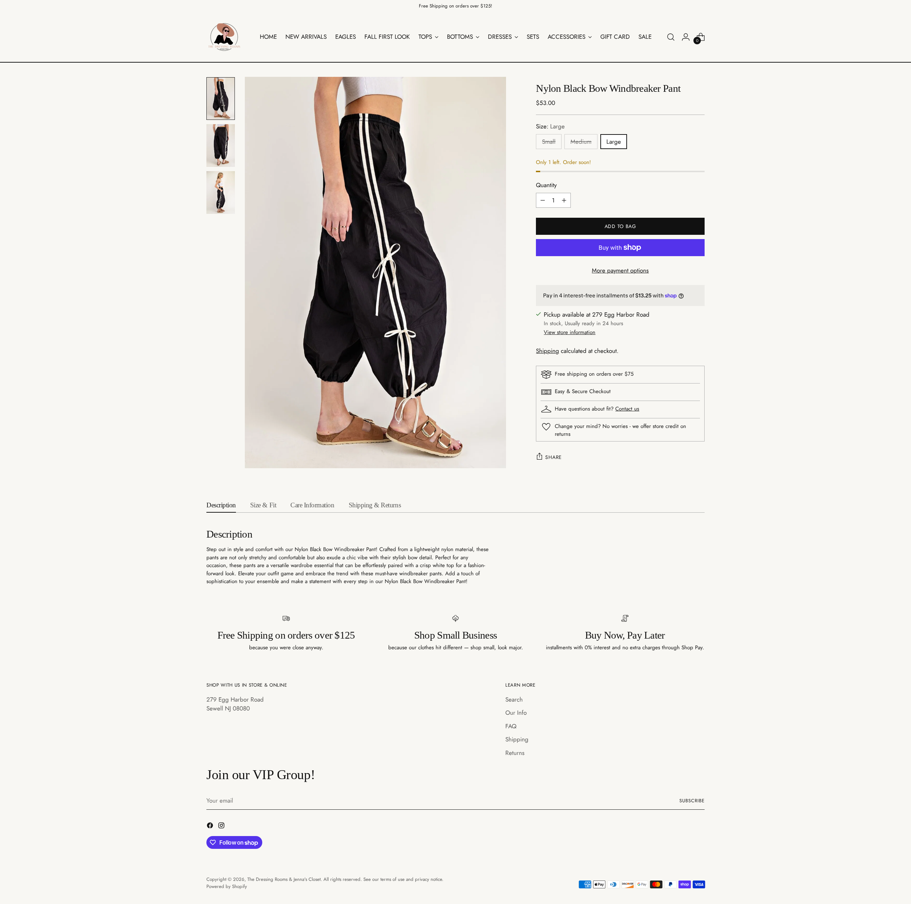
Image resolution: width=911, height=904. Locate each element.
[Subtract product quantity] (542, 200)
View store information (569, 332)
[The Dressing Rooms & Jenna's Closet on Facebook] (210, 827)
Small (548, 141)
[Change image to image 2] (220, 145)
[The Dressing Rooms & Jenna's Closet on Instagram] (222, 827)
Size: (550, 126)
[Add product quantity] (564, 200)
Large (613, 141)
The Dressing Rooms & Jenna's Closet (284, 879)
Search (514, 699)
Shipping (547, 351)
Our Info (516, 712)
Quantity (546, 185)
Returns (515, 753)
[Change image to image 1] (220, 98)
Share (553, 457)
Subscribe (692, 800)
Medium (580, 141)
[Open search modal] (671, 37)
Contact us (627, 409)
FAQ (510, 726)
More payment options (620, 270)
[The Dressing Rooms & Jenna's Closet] (224, 37)
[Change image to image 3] (220, 192)
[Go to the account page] (686, 37)
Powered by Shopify (226, 886)
